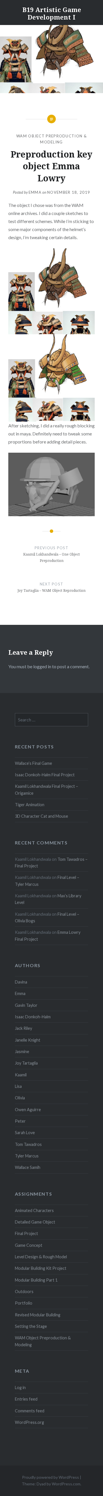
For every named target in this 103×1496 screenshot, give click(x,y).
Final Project (26, 1233)
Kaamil (21, 1074)
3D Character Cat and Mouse (41, 816)
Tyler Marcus (27, 1155)
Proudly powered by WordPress (50, 1477)
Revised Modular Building (37, 1314)
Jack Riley (23, 1028)
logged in (42, 666)
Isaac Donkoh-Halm (33, 1016)
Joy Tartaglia (26, 1063)
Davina (21, 982)
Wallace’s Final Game (33, 763)
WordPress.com (66, 1483)
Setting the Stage (31, 1326)
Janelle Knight (27, 1040)
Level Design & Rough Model (41, 1256)
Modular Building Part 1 (36, 1280)
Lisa (18, 1086)
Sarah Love (25, 1132)
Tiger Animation (29, 804)
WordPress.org (29, 1422)
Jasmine (22, 1051)
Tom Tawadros (28, 1144)
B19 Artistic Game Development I (51, 13)
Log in (20, 1387)
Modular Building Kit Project (40, 1268)
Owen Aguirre (28, 1109)
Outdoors (24, 1291)
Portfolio (23, 1303)
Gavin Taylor (26, 1005)
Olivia (20, 1097)
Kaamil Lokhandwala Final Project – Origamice (46, 789)
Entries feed (26, 1399)
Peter (20, 1121)
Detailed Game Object (35, 1222)
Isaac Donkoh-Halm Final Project (45, 774)
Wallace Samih (27, 1167)
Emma (35, 192)
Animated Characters (34, 1210)
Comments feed (29, 1410)
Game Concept (28, 1245)
